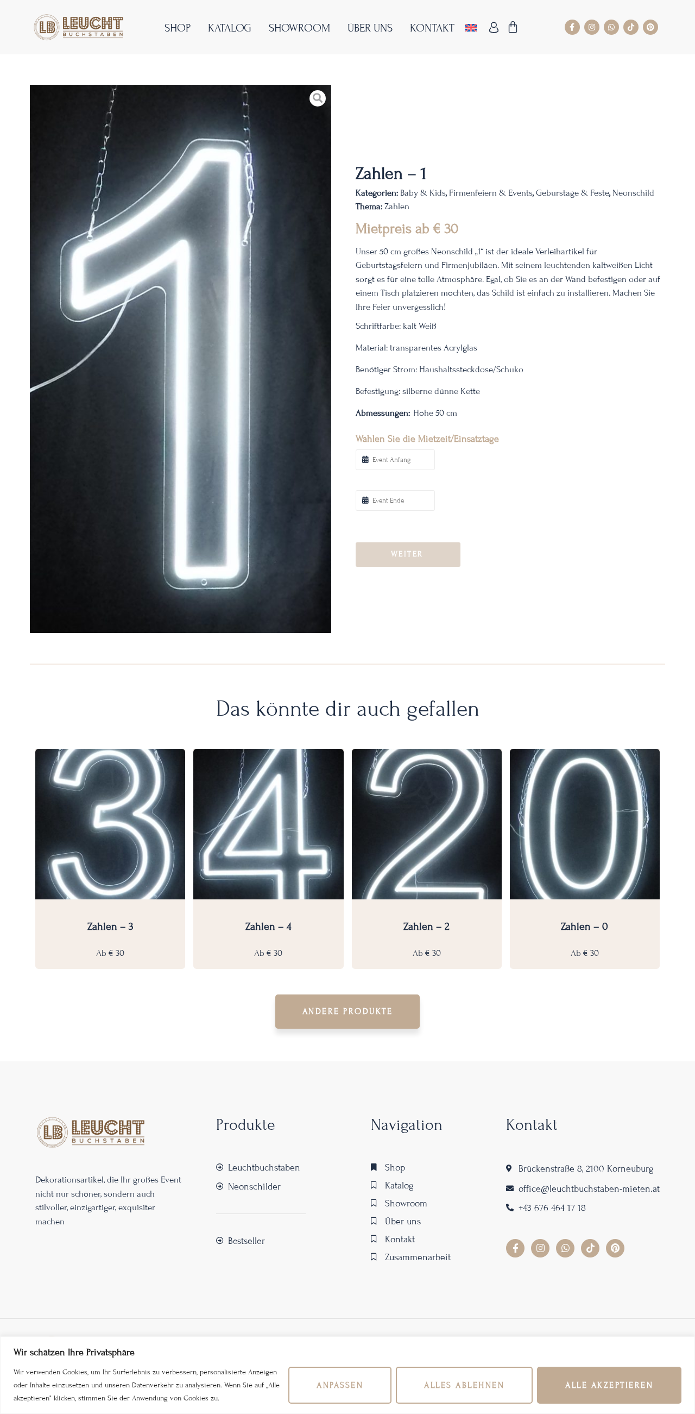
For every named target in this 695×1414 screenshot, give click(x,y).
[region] (347, 1375)
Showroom (299, 28)
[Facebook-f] (572, 27)
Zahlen (396, 206)
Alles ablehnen (464, 1385)
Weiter (407, 554)
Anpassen (340, 1385)
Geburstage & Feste (572, 192)
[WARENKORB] (513, 27)
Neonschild (633, 192)
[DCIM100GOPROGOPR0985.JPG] (180, 359)
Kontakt (432, 28)
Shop (178, 28)
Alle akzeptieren (609, 1385)
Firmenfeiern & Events (491, 192)
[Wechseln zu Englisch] (471, 27)
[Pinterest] (650, 27)
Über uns (370, 28)
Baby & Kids (423, 192)
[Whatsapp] (611, 27)
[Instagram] (591, 27)
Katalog (229, 28)
